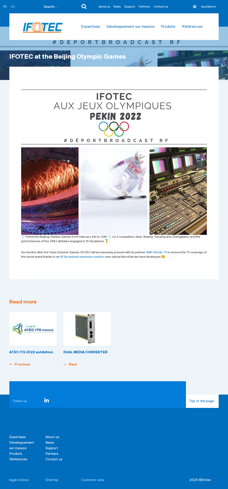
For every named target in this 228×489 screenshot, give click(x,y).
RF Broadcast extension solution (82, 257)
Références (192, 27)
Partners (144, 6)
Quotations (208, 6)
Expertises (90, 27)
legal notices (19, 480)
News (117, 6)
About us (104, 6)
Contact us (161, 6)
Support (129, 6)
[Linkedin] (46, 401)
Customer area (92, 480)
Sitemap (51, 480)
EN (13, 6)
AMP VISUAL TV (156, 252)
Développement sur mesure (130, 27)
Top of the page (201, 401)
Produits (168, 27)
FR (5, 6)
